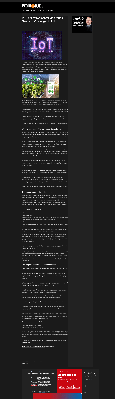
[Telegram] (44, 27)
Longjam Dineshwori (27, 23)
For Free (61, 387)
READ (89, 385)
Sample (61, 387)
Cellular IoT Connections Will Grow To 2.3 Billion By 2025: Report (32, 362)
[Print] (41, 27)
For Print (69, 387)
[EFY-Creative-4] (57, 398)
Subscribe (69, 387)
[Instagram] (24, 1)
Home (23, 14)
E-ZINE (90, 385)
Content (26, 14)
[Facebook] (22, 1)
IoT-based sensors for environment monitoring (31, 348)
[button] (91, 10)
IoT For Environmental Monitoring (48, 346)
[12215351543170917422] (82, 32)
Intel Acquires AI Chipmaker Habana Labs (59, 362)
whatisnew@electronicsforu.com (44, 391)
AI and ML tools (28, 346)
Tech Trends (32, 14)
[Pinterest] (29, 27)
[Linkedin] (35, 27)
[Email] (38, 27)
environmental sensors (37, 346)
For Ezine (77, 387)
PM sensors (43, 348)
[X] (26, 1)
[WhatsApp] (32, 27)
